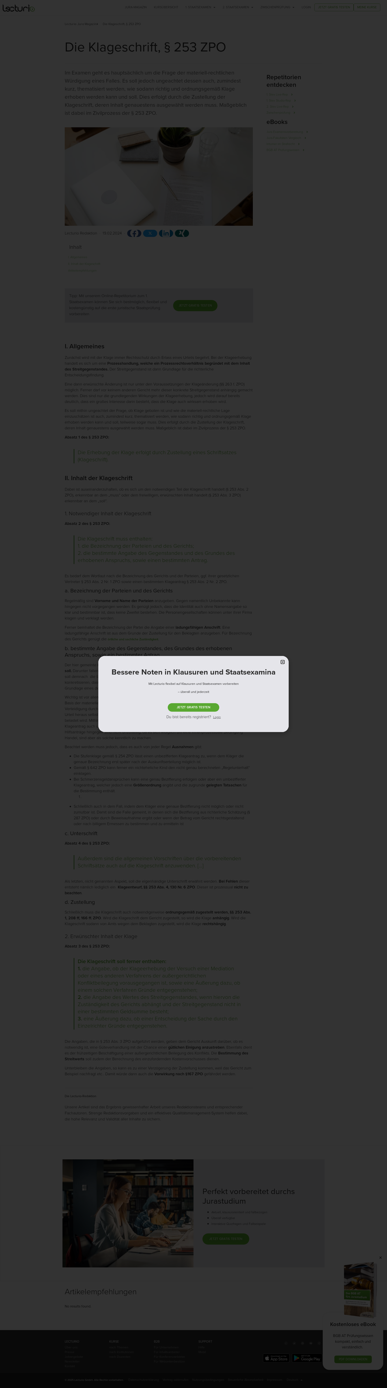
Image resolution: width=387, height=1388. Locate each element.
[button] (282, 662)
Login (217, 717)
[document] (193, 694)
